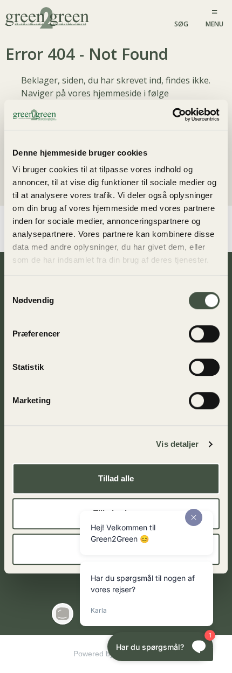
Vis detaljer (177, 443)
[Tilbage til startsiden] (48, 17)
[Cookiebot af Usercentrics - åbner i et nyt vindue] (172, 115)
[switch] (204, 333)
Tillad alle (116, 478)
